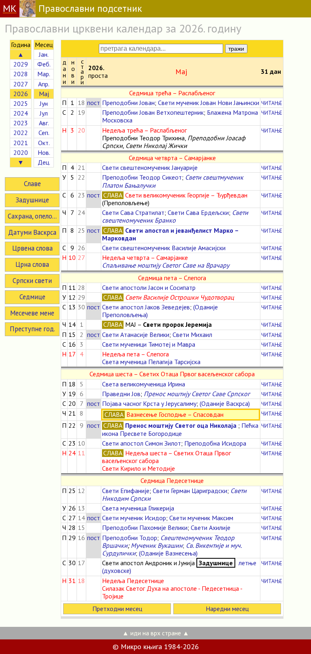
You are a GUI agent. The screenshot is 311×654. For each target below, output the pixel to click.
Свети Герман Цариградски (190, 491)
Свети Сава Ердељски (198, 212)
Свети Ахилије (210, 527)
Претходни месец (117, 609)
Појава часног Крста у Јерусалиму (149, 403)
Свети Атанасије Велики (135, 334)
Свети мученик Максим (201, 518)
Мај (44, 94)
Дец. (44, 162)
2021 (20, 143)
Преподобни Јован (128, 103)
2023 (20, 123)
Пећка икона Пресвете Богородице (180, 429)
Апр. (43, 84)
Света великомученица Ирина (143, 384)
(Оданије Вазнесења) (168, 553)
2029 (20, 64)
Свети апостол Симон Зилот (141, 443)
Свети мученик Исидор (134, 518)
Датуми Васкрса (32, 232)
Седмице (32, 296)
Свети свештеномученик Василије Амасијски (164, 248)
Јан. (44, 54)
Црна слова (32, 264)
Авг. (44, 123)
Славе (32, 183)
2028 (20, 74)
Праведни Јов (121, 394)
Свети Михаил (192, 334)
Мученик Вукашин (157, 545)
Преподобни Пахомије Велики (144, 527)
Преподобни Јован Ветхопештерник (153, 112)
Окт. (44, 143)
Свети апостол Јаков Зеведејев (146, 307)
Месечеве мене (32, 313)
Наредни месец (227, 609)
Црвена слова (32, 248)
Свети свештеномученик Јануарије (150, 167)
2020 (20, 152)
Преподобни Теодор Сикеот (142, 177)
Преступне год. (32, 328)
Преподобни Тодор (129, 538)
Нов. (44, 152)
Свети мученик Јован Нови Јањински (208, 103)
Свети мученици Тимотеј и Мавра (148, 344)
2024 (20, 113)
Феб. (44, 64)
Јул (44, 113)
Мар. (43, 74)
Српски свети (32, 280)
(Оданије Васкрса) (225, 403)
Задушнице (32, 199)
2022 (20, 133)
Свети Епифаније (125, 491)
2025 (20, 103)
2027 (20, 84)
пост (93, 103)
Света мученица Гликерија (138, 508)
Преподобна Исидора (215, 443)
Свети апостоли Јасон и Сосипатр (149, 287)
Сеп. (43, 133)
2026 (20, 94)
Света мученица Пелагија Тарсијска (151, 362)
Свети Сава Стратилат (133, 212)
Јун (44, 103)
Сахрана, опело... (32, 216)
